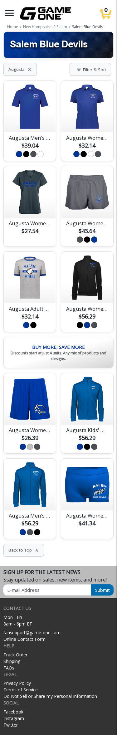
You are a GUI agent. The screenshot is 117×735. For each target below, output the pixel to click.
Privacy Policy (17, 683)
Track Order (15, 655)
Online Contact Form (24, 639)
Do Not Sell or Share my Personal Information (50, 696)
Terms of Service (20, 690)
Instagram (13, 718)
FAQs (8, 668)
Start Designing (29, 120)
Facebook (13, 712)
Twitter (10, 725)
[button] (9, 13)
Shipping (11, 661)
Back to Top (23, 550)
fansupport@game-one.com (32, 632)
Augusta (20, 69)
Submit (102, 590)
